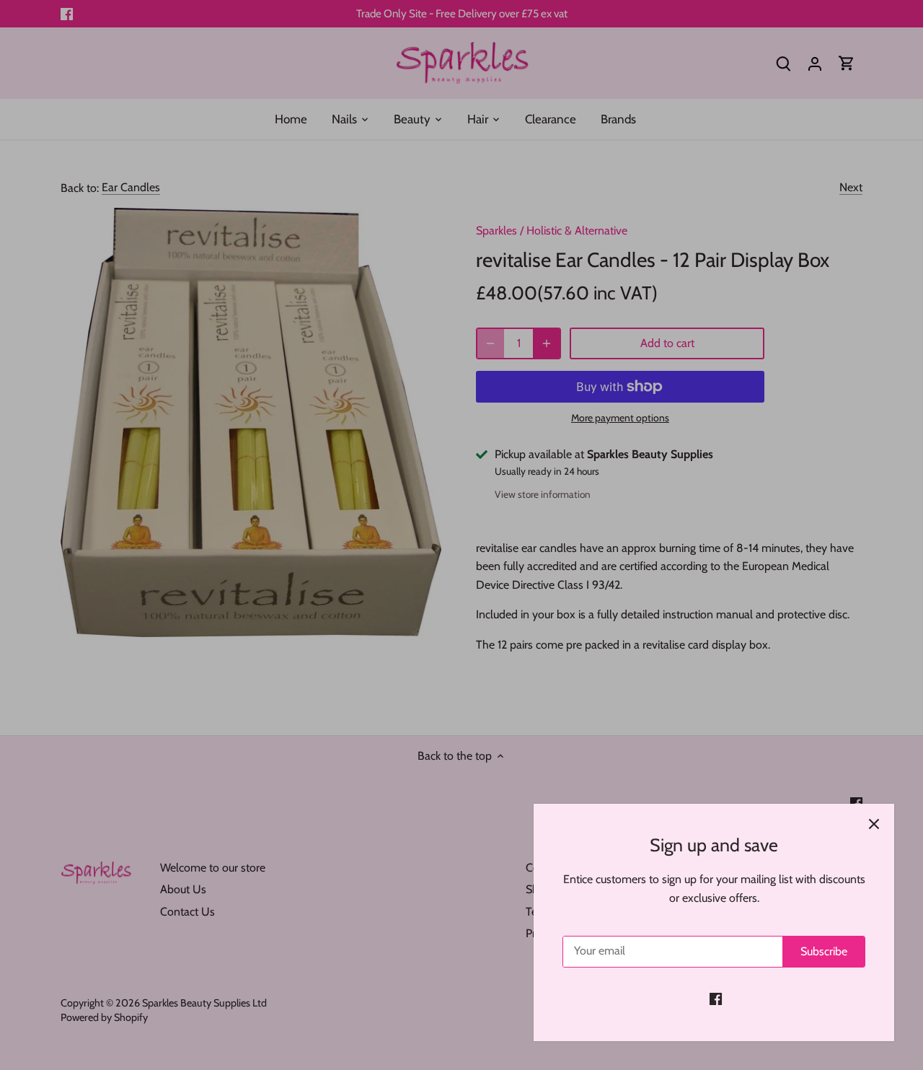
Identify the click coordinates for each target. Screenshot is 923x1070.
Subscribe (823, 951)
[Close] (874, 824)
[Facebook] (716, 999)
